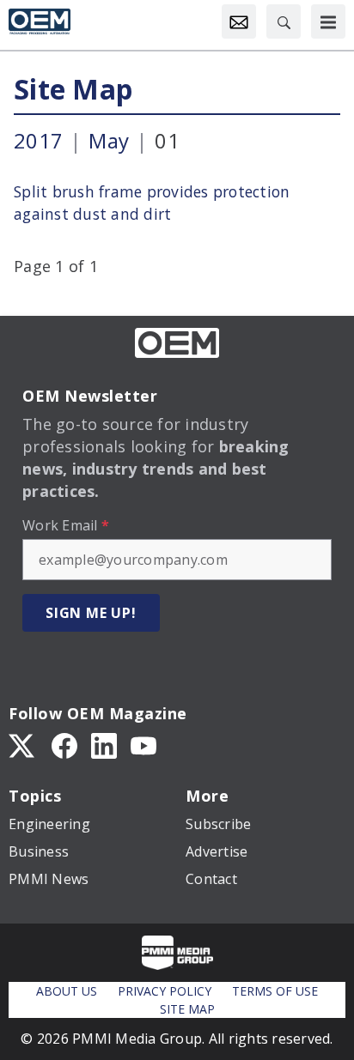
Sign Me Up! (91, 612)
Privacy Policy (164, 991)
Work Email (65, 525)
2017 (38, 140)
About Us (66, 991)
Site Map (73, 88)
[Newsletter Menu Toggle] (239, 21)
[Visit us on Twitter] (23, 744)
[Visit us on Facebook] (64, 744)
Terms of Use (275, 991)
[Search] (283, 21)
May (108, 140)
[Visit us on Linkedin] (104, 744)
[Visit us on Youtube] (143, 744)
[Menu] (328, 21)
